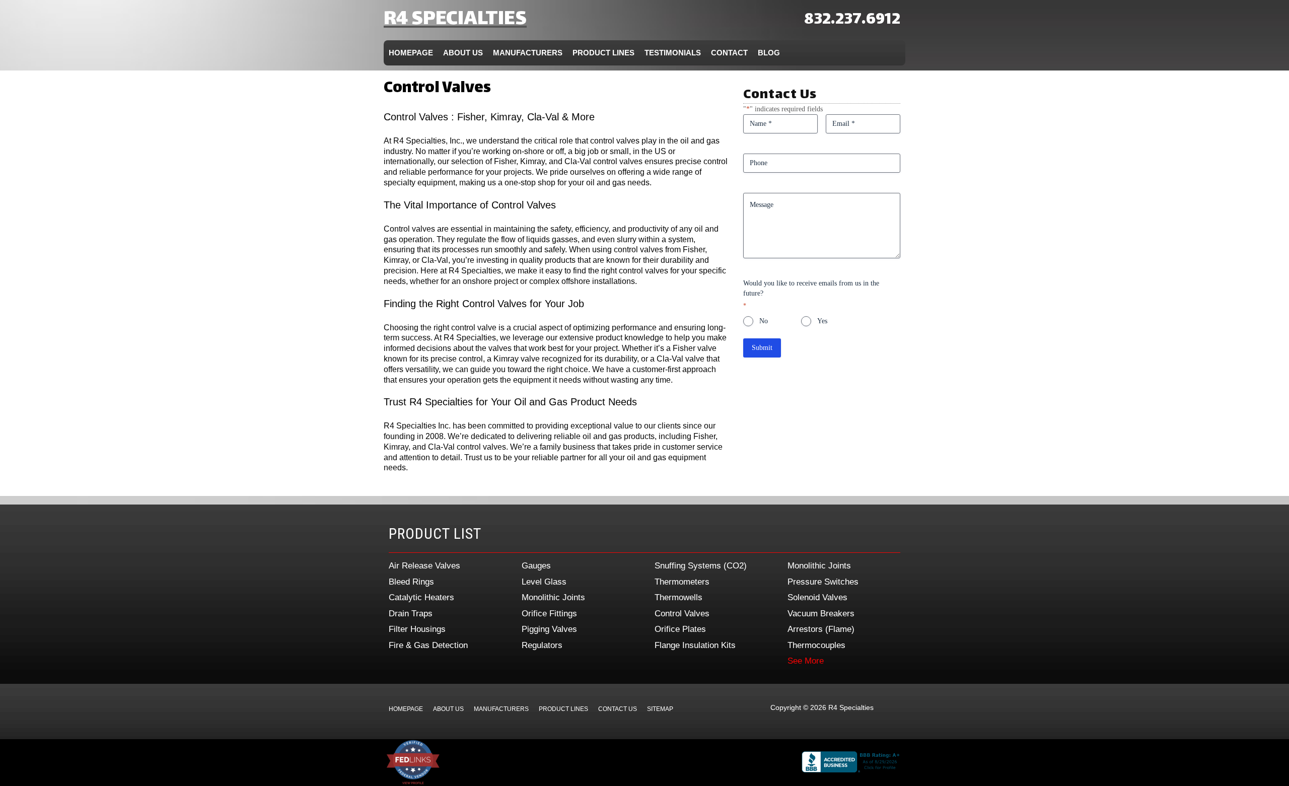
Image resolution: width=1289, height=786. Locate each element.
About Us (463, 52)
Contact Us (617, 708)
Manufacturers (527, 52)
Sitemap (660, 708)
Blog (769, 52)
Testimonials (672, 52)
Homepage (411, 52)
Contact (729, 52)
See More (805, 661)
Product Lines (603, 52)
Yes (822, 321)
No (763, 321)
